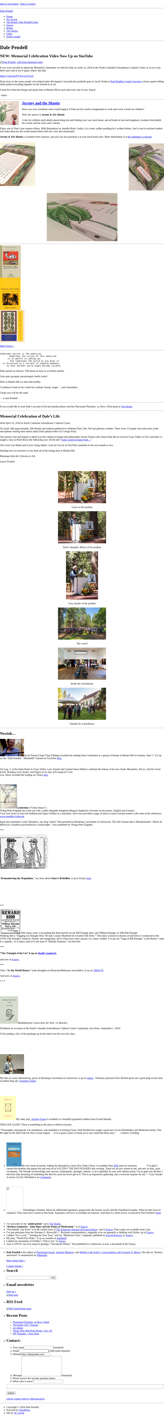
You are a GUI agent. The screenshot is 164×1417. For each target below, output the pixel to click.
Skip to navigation (9, 4)
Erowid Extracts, (114, 1235)
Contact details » (14, 1266)
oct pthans (18, 1328)
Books (9, 28)
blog (158, 1212)
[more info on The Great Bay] (10, 276)
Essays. (16, 975)
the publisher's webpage (140, 136)
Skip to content (27, 4)
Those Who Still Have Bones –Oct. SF (32, 1330)
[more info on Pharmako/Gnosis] (12, 341)
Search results (13, 36)
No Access (11, 19)
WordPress (24, 1410)
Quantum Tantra (27, 1081)
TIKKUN (98, 970)
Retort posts (25, 1308)
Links (9, 33)
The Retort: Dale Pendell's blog (22, 22)
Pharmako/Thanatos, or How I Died (31, 1322)
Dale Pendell (6, 11)
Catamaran (45, 1177)
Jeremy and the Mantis (41, 103)
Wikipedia (42, 1255)
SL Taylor (19, 1413)
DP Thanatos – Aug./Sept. (26, 1333)
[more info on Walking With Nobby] (10, 309)
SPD (116, 1165)
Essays (9, 25)
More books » (7, 346)
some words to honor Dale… (76, 439)
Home (9, 16)
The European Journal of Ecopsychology (77, 1229)
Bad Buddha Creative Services (126, 81)
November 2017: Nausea (25, 1325)
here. (59, 758)
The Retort (126, 406)
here (46, 775)
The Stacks (12, 31)
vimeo (90, 1078)
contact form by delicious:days (25, 1398)
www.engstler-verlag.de (12, 816)
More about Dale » (15, 1260)
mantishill (61, 1238)
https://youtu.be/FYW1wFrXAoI (16, 76)
